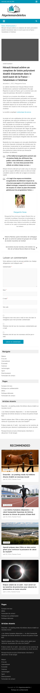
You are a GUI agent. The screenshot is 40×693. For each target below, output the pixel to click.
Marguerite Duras (20, 83)
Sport (3, 371)
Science (5, 580)
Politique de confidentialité (9, 388)
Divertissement (8, 64)
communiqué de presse (24, 112)
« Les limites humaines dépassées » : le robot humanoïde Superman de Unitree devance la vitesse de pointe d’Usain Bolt (19, 414)
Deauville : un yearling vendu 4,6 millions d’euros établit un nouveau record (19, 475)
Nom (5, 290)
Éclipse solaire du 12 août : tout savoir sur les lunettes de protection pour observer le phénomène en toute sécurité (20, 587)
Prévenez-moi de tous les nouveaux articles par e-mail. (18, 335)
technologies (5, 368)
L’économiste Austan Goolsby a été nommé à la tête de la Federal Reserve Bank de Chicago (20, 248)
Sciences (4, 366)
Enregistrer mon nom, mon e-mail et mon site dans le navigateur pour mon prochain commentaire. (19, 319)
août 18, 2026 (7, 479)
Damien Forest (16, 479)
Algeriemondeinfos (25, 687)
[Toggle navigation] (3, 21)
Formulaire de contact (8, 376)
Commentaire (7, 267)
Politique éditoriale (7, 393)
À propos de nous (6, 386)
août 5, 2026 (6, 592)
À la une (4, 359)
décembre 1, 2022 (8, 83)
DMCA (3, 391)
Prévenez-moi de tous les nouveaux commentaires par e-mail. (20, 327)
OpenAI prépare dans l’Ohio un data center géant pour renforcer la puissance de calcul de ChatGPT (19, 549)
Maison (3, 356)
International (5, 361)
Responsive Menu (36, 1)
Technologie (7, 505)
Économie (4, 363)
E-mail (5, 298)
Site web (5, 307)
